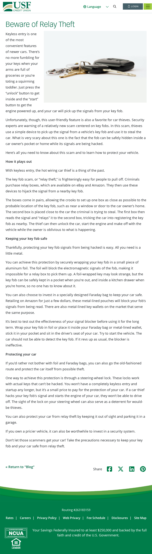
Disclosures (120, 518)
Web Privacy (71, 518)
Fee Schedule (96, 518)
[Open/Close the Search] (115, 6)
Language (94, 7)
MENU (148, 6)
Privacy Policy (47, 518)
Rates (10, 518)
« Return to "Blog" (20, 467)
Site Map (140, 518)
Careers (25, 518)
